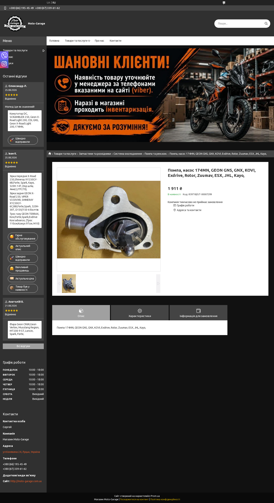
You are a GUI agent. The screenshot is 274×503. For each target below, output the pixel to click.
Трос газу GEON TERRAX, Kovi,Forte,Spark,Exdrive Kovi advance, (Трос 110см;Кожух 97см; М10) (24, 218)
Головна (54, 40)
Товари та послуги (76, 40)
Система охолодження (128, 153)
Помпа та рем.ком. (156, 153)
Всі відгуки (23, 346)
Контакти (115, 40)
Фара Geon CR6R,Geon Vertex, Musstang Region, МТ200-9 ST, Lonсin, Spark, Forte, (24, 329)
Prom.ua (155, 496)
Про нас (99, 40)
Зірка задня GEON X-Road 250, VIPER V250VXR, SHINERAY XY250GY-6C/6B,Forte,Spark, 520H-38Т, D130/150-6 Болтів (24, 201)
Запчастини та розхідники (95, 153)
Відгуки (8, 63)
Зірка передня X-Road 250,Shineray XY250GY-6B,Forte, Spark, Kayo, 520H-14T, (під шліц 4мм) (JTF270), (23, 183)
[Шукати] (266, 23)
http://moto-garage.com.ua (26, 481)
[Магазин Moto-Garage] (15, 23)
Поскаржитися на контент (134, 499)
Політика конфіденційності (165, 499)
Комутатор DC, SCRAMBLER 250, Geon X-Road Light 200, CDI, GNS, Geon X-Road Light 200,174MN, (25, 120)
